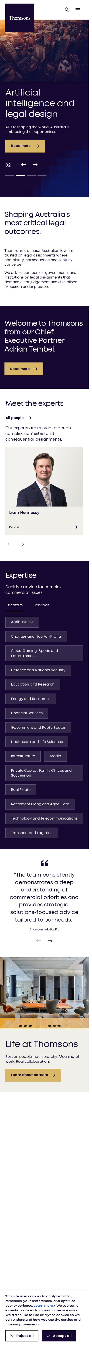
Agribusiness (22, 622)
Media (55, 756)
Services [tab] (41, 605)
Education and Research (32, 684)
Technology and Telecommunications (44, 818)
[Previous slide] (23, 165)
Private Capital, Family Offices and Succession (41, 773)
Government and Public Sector (38, 727)
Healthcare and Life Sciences (37, 741)
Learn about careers (29, 1074)
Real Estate (21, 789)
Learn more (43, 1305)
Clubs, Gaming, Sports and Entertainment (34, 653)
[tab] (9, 175)
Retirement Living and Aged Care (40, 804)
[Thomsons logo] (19, 18)
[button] (67, 9)
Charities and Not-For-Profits (36, 636)
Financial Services (27, 713)
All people (15, 417)
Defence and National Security (38, 670)
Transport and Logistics (31, 832)
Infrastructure (23, 756)
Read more (20, 368)
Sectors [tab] (15, 605)
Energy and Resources (30, 698)
